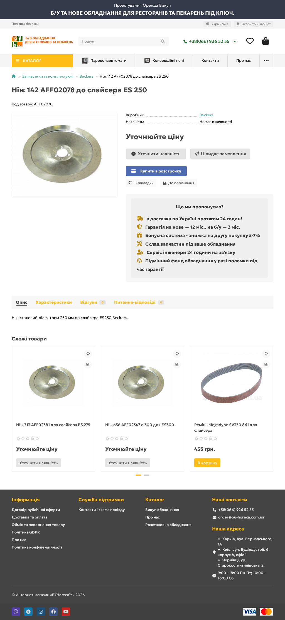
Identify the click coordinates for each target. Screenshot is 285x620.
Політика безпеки (25, 24)
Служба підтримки (101, 500)
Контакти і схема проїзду (101, 509)
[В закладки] (88, 354)
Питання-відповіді (138, 302)
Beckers (86, 76)
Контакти (210, 60)
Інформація (26, 500)
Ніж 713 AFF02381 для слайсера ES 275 (53, 424)
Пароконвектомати (108, 60)
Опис (21, 302)
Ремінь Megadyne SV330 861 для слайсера (225, 427)
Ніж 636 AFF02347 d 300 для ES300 (139, 424)
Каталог (154, 500)
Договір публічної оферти (36, 509)
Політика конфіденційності (37, 547)
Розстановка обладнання (168, 524)
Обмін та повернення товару (38, 524)
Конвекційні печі (168, 60)
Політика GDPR (26, 532)
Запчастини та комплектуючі (47, 76)
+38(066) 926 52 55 (209, 41)
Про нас (243, 60)
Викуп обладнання (162, 509)
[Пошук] (162, 41)
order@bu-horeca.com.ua (241, 517)
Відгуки (92, 302)
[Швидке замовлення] (68, 462)
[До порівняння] (88, 364)
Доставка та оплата (29, 517)
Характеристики (54, 302)
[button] (12, 408)
